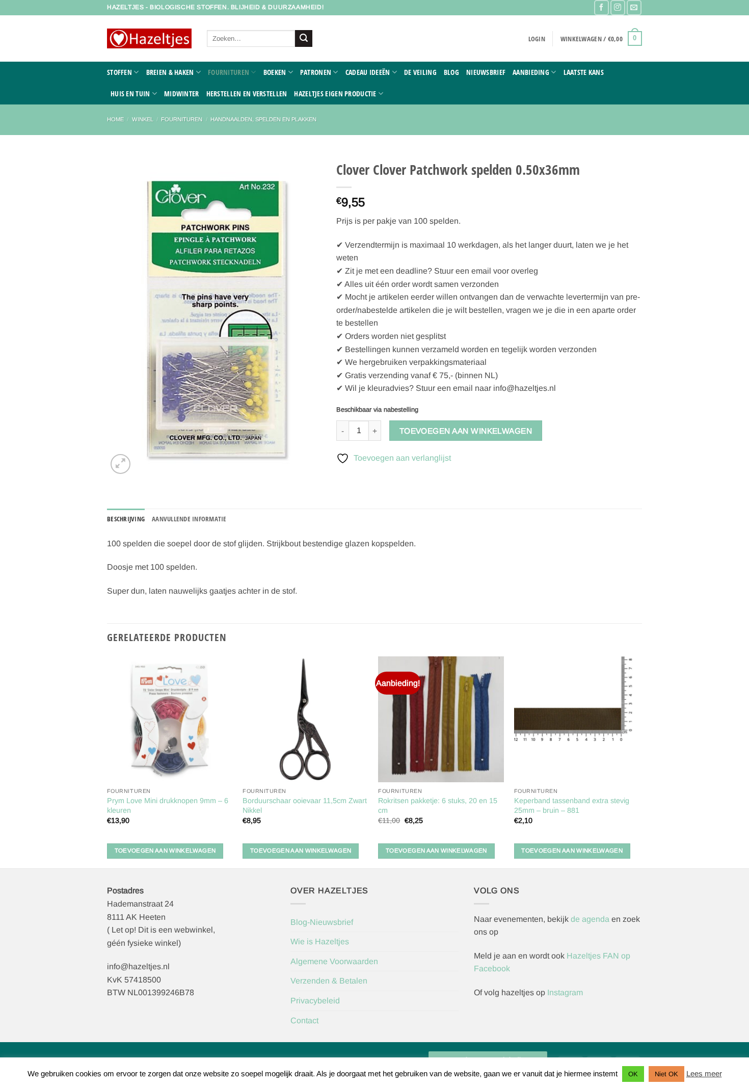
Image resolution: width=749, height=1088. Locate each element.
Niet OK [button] (666, 1074)
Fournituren (228, 72)
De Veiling (420, 72)
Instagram (565, 992)
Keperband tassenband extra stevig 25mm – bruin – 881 (571, 805)
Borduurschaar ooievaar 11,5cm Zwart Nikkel (305, 805)
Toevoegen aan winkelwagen (465, 431)
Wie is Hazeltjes (319, 941)
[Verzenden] (303, 38)
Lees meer (704, 1073)
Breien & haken (170, 72)
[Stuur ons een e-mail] (634, 7)
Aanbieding (531, 72)
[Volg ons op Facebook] (601, 7)
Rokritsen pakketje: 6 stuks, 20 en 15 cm (437, 805)
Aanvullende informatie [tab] (189, 518)
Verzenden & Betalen (328, 980)
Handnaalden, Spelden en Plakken (263, 119)
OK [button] (633, 1074)
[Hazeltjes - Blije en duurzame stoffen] (149, 39)
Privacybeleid (315, 1000)
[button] (536, 39)
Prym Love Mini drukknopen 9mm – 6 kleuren (167, 805)
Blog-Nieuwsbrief (321, 922)
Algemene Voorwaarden (334, 961)
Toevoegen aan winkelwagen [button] (165, 850)
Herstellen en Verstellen (246, 93)
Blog (451, 72)
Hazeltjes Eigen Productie (335, 93)
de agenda (591, 919)
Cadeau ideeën (367, 72)
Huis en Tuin (130, 93)
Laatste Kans (584, 72)
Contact (304, 1020)
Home (115, 119)
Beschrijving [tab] (126, 518)
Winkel (142, 119)
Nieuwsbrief (485, 72)
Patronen (315, 72)
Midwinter (181, 93)
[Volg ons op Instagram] (617, 7)
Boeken (274, 72)
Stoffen (119, 72)
